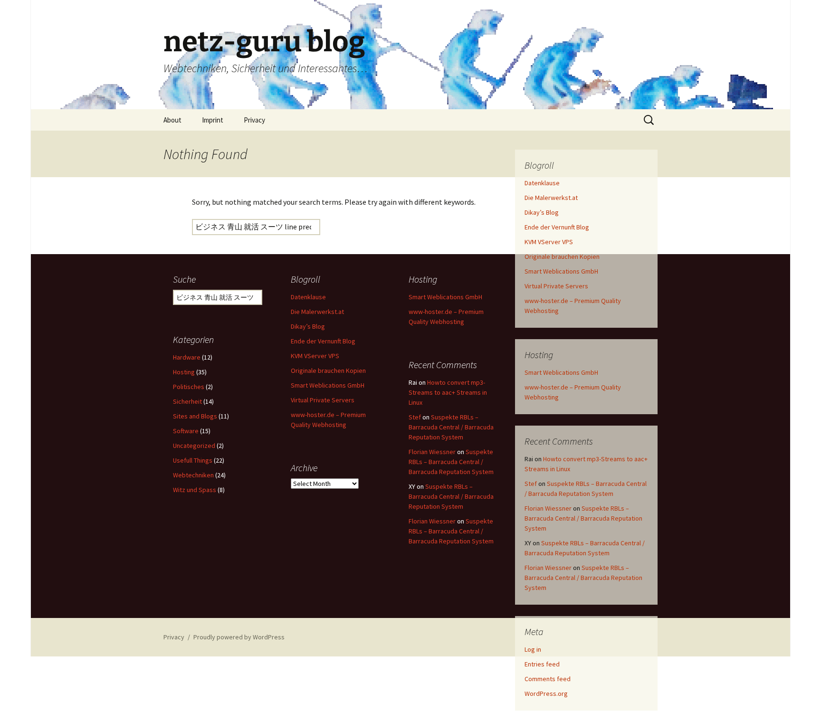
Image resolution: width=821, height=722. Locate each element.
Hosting (184, 372)
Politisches (188, 386)
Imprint (212, 119)
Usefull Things (192, 460)
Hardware (186, 357)
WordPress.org (546, 693)
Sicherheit (187, 401)
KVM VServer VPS (549, 242)
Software (186, 431)
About (172, 119)
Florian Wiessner (548, 508)
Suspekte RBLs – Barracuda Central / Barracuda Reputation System (583, 518)
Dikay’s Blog (542, 212)
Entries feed (542, 664)
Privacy (254, 119)
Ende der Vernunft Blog (557, 227)
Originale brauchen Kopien (562, 256)
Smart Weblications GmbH (561, 271)
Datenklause (542, 183)
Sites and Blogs (195, 416)
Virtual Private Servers (556, 286)
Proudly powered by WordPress (239, 637)
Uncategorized (194, 445)
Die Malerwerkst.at (551, 197)
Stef (531, 483)
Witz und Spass (194, 489)
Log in (533, 649)
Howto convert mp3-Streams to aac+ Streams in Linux (448, 392)
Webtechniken (193, 475)
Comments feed (548, 678)
